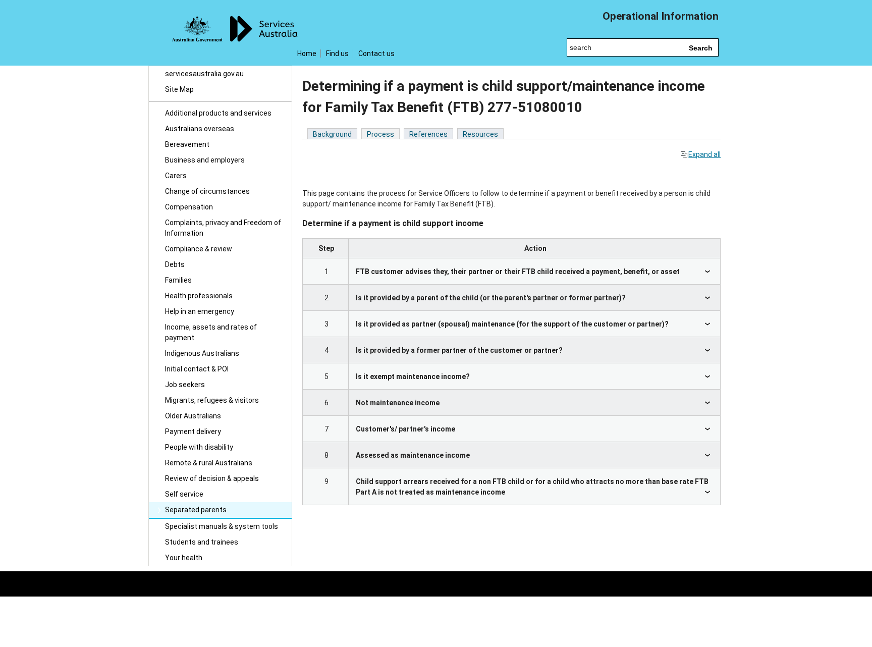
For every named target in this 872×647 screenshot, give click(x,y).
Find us (337, 53)
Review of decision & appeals (212, 478)
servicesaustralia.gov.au (204, 74)
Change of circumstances (207, 191)
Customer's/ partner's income (405, 429)
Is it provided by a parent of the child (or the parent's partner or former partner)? (491, 298)
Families (178, 280)
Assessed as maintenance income (413, 455)
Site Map (179, 89)
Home (306, 53)
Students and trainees (201, 542)
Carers (176, 176)
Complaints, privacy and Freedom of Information (223, 228)
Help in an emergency (199, 311)
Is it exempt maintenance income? (413, 376)
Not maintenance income (398, 403)
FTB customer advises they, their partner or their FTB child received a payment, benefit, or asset (518, 271)
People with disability (199, 447)
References (428, 134)
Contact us (376, 53)
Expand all (704, 154)
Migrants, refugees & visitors (212, 400)
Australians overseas (199, 129)
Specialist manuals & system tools (221, 526)
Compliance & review (198, 249)
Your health (183, 558)
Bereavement (187, 144)
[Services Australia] (220, 33)
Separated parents (196, 510)
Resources (480, 134)
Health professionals (199, 296)
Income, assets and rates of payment (211, 332)
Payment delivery (193, 431)
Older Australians (193, 416)
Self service (184, 494)
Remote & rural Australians (208, 463)
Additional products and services (218, 113)
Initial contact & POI (197, 369)
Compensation (189, 207)
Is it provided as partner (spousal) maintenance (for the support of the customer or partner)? (512, 324)
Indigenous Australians (202, 353)
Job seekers (185, 385)
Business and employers (205, 160)
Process (380, 134)
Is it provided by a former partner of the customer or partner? (459, 350)
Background (332, 134)
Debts (175, 264)
